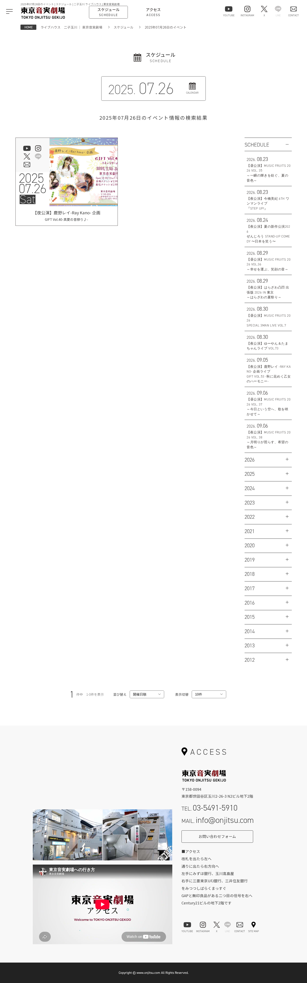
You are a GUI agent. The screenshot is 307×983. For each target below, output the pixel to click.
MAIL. (217, 820)
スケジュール (123, 27)
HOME (28, 27)
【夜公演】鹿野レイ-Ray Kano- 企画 (66, 216)
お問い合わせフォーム (217, 836)
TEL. (209, 808)
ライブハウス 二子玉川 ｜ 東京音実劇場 (71, 27)
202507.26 (32, 183)
